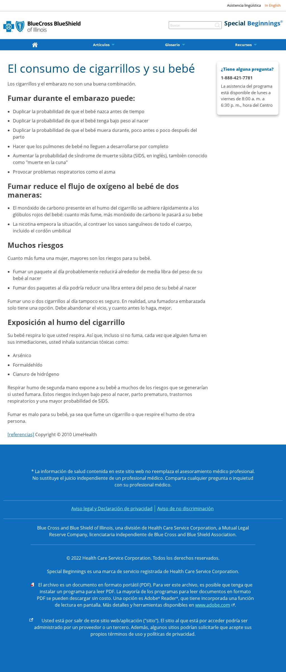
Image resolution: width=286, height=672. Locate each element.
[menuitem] (36, 44)
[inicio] (36, 44)
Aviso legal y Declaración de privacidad (111, 508)
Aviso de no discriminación (185, 508)
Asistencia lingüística (244, 5)
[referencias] (21, 434)
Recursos (243, 45)
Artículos (101, 45)
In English (273, 5)
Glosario (172, 45)
